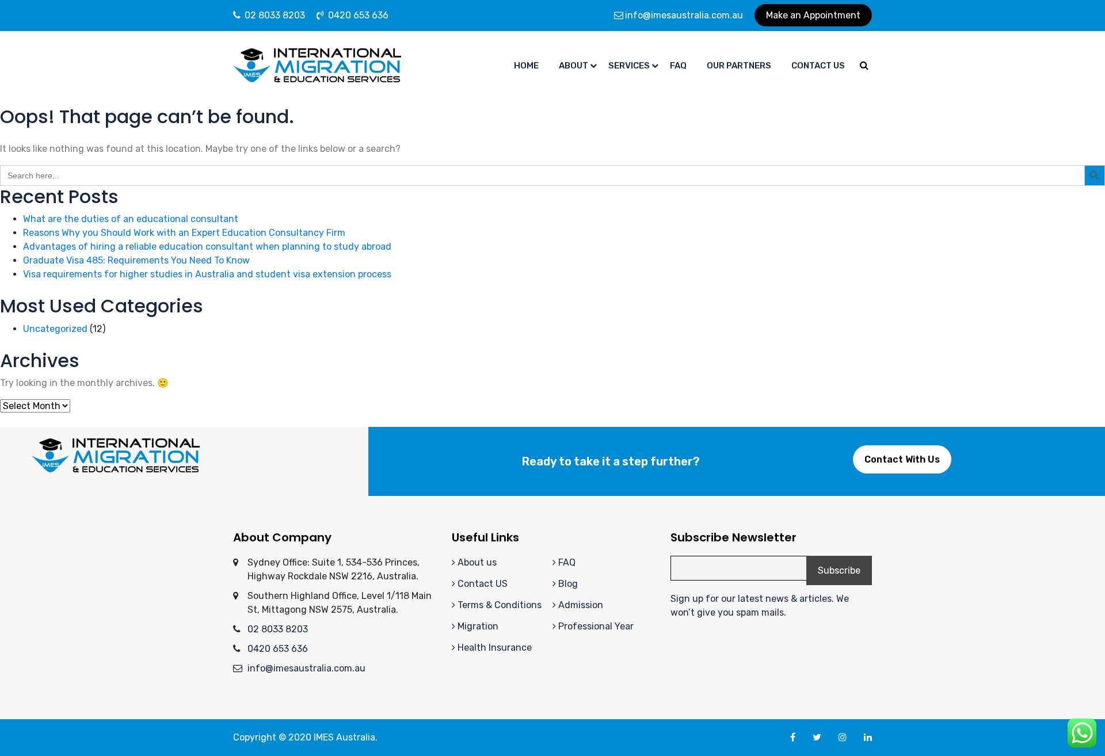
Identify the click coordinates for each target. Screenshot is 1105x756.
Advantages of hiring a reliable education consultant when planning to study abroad (207, 246)
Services (629, 65)
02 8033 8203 (273, 15)
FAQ (567, 562)
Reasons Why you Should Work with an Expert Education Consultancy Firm (184, 232)
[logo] (317, 64)
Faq (678, 65)
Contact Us (818, 65)
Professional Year (596, 626)
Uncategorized (55, 328)
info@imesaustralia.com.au (684, 15)
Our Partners (739, 65)
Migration (478, 626)
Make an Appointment (813, 15)
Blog (568, 583)
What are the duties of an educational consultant (130, 218)
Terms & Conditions (500, 605)
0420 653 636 (357, 15)
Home (526, 65)
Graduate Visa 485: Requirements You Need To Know (136, 260)
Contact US (483, 583)
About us (477, 562)
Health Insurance (495, 647)
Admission (580, 605)
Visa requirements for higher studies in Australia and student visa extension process (207, 274)
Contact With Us (902, 459)
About (573, 65)
